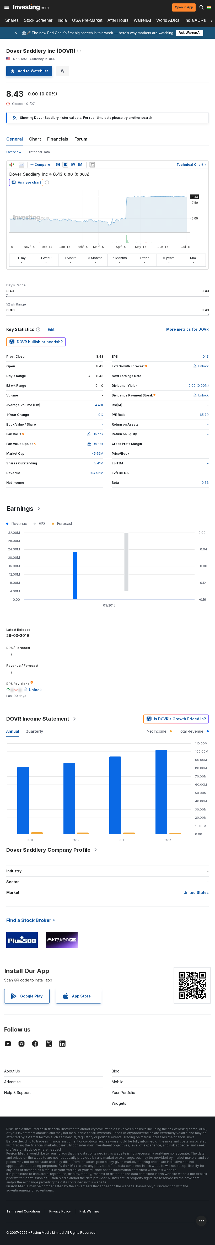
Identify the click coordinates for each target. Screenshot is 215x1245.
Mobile (117, 1082)
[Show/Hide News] (92, 165)
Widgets (119, 1103)
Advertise (12, 1082)
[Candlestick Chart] (11, 165)
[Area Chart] (21, 165)
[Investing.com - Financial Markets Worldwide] (31, 7)
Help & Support (17, 1092)
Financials (57, 139)
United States (196, 892)
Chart (35, 139)
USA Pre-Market (87, 20)
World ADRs (167, 20)
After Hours (118, 20)
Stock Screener (38, 20)
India (62, 20)
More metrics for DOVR (187, 329)
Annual (12, 731)
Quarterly (34, 731)
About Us (12, 1071)
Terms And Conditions (23, 1211)
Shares (12, 20)
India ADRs (195, 20)
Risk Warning (89, 1211)
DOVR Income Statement (37, 719)
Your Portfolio (123, 1092)
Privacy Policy (60, 1211)
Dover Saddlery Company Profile (48, 850)
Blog (116, 1071)
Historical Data (39, 152)
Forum (80, 139)
